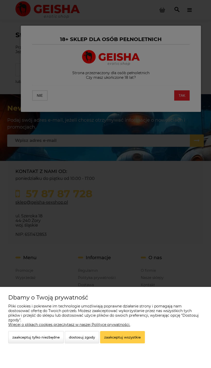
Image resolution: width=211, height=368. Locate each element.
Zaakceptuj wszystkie (122, 337)
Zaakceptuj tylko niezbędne (36, 337)
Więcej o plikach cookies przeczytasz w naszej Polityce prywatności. (69, 324)
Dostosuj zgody (82, 337)
